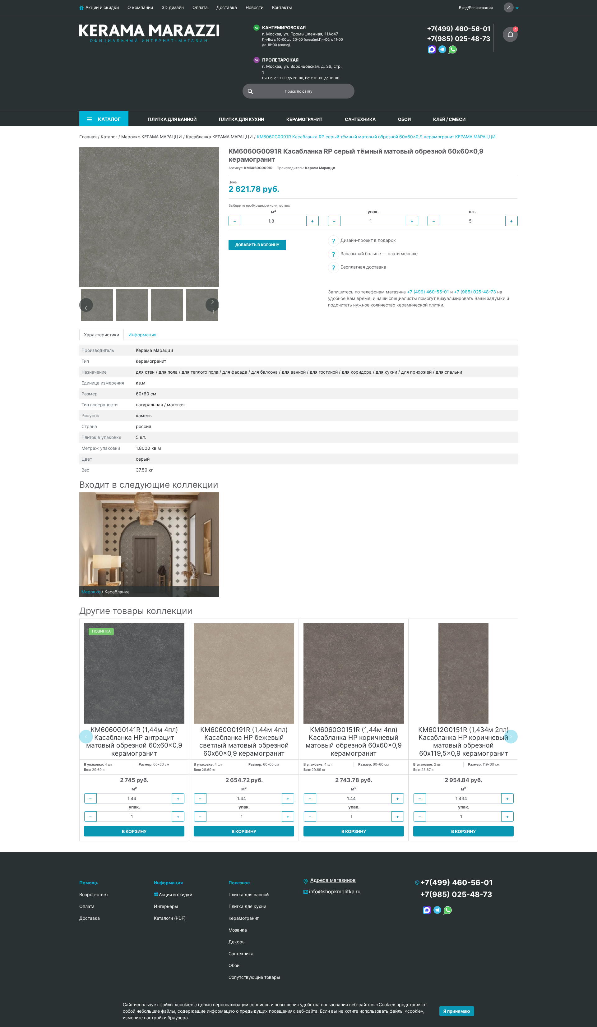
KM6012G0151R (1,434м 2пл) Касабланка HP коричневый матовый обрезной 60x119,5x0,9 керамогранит (463, 741)
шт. (472, 211)
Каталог (109, 136)
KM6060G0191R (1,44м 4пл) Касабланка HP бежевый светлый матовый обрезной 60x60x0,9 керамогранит (244, 741)
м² (273, 211)
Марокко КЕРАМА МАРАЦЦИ (151, 136)
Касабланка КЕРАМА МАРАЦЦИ (219, 136)
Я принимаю (456, 1011)
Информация (142, 334)
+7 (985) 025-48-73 (475, 291)
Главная (88, 136)
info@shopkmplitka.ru (334, 891)
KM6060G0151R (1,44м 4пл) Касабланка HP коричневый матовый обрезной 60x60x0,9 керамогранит (354, 741)
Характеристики (101, 334)
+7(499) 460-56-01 (458, 29)
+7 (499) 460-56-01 (428, 291)
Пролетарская (280, 59)
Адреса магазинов (333, 880)
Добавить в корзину (257, 244)
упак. (373, 211)
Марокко (90, 591)
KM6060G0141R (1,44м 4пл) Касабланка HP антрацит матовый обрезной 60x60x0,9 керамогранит (134, 741)
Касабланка (117, 591)
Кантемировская (284, 27)
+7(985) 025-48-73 (458, 39)
